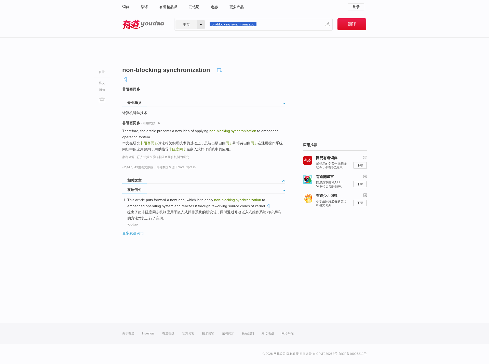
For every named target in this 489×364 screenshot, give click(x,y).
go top (102, 99)
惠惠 (214, 7)
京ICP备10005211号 (352, 354)
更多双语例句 (133, 233)
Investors (148, 333)
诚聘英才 (228, 333)
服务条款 (306, 354)
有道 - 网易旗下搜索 (143, 24)
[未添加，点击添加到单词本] (220, 69)
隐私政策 (293, 354)
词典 (125, 7)
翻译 (144, 7)
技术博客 (208, 333)
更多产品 (236, 7)
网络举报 (287, 333)
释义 (102, 83)
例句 (102, 90)
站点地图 (268, 333)
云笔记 (194, 7)
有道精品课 (168, 7)
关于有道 (128, 333)
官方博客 (188, 333)
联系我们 (248, 333)
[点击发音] (268, 206)
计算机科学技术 (134, 113)
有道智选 (168, 333)
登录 (356, 7)
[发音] (126, 79)
